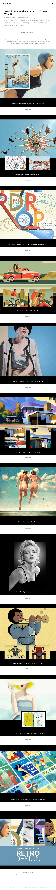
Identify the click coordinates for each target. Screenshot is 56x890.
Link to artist (28, 250)
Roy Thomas (7, 3)
